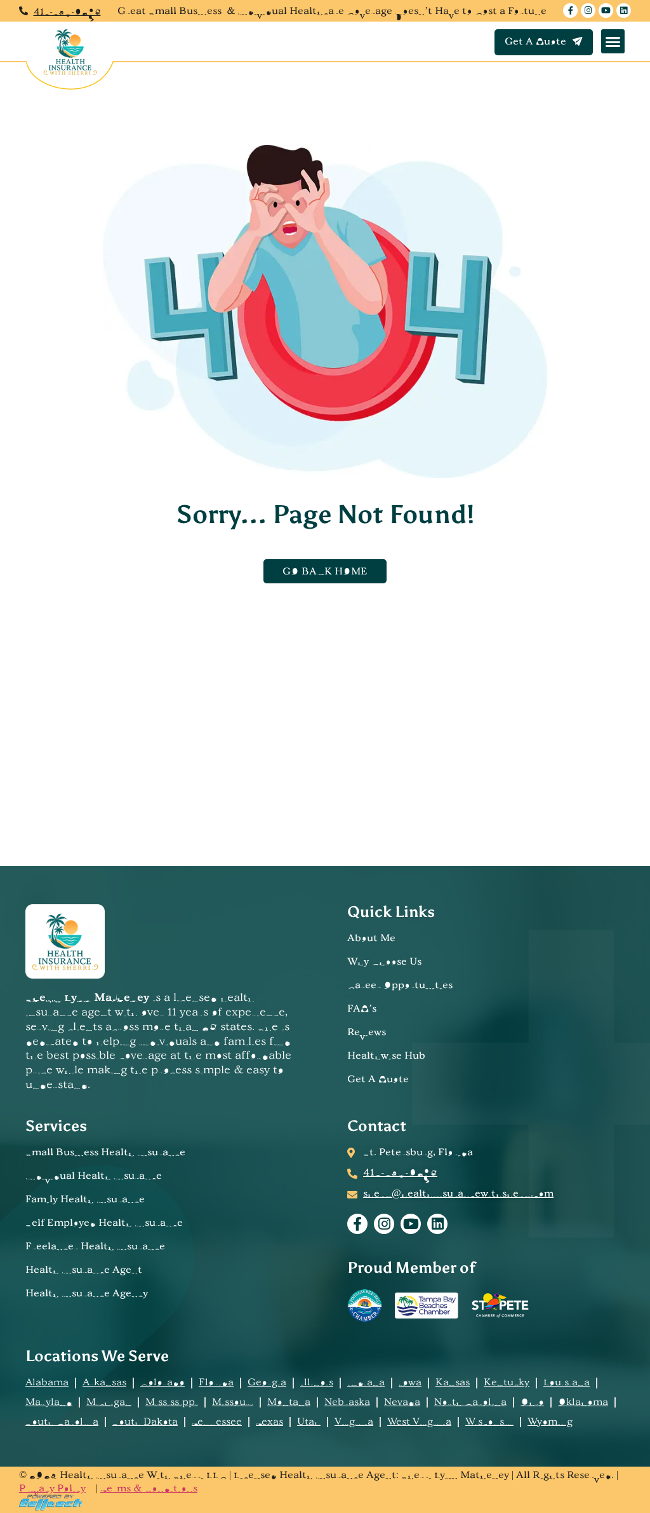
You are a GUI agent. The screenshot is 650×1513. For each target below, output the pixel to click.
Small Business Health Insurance (105, 1153)
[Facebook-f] (570, 10)
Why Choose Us (384, 962)
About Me (371, 938)
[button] (613, 41)
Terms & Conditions (148, 1489)
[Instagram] (588, 10)
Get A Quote (378, 1080)
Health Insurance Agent (83, 1270)
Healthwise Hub (386, 1056)
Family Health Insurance (85, 1200)
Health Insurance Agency (86, 1294)
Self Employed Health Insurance (104, 1223)
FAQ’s (361, 1009)
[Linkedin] (623, 10)
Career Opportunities (400, 985)
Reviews (366, 1033)
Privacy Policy (52, 1489)
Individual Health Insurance (93, 1176)
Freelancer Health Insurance (95, 1247)
